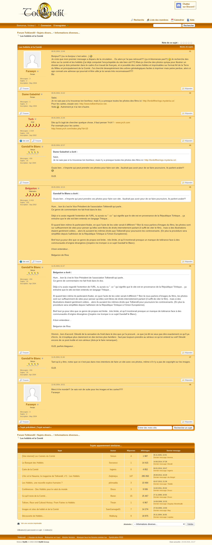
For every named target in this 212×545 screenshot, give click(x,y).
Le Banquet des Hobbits (33, 463)
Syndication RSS (116, 537)
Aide (192, 20)
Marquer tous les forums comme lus (92, 537)
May (169, 510)
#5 (190, 187)
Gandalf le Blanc (31, 146)
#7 (190, 357)
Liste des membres (159, 20)
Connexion (46, 25)
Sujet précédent (27, 427)
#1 (190, 51)
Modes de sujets (186, 47)
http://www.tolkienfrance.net (92, 103)
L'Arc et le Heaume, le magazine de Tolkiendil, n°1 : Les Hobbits (51, 476)
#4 (190, 145)
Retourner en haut (52, 537)
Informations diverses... (67, 32)
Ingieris (113, 469)
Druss (113, 489)
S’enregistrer (59, 25)
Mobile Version (68, 537)
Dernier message (160, 457)
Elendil (169, 464)
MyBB (25, 542)
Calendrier (179, 20)
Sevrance (113, 463)
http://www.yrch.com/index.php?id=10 (69, 128)
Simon (113, 456)
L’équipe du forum (35, 537)
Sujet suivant (43, 427)
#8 (190, 384)
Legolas (170, 517)
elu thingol (171, 477)
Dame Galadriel (31, 94)
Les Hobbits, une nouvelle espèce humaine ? (42, 483)
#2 (190, 93)
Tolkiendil (22, 537)
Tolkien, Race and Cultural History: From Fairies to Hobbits (48, 502)
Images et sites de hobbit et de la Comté (40, 509)
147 (131, 476)
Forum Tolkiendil (26, 32)
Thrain (113, 502)
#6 (190, 266)
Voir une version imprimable (31, 523)
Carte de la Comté (30, 469)
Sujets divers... (45, 32)
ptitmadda (113, 483)
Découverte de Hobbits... (33, 516)
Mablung (113, 516)
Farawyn (31, 71)
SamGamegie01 (113, 509)
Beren (113, 496)
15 (131, 496)
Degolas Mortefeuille (175, 504)
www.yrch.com (123, 122)
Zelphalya (113, 476)
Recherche (139, 20)
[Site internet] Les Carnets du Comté (38, 456)
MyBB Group (43, 542)
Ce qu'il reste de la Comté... (34, 496)
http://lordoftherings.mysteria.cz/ (158, 101)
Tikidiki (170, 484)
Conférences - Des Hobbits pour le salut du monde (44, 489)
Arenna (170, 457)
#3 (190, 118)
